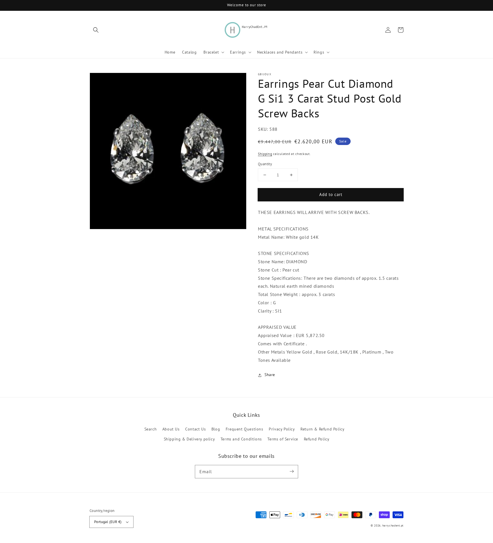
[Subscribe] (291, 471)
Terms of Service (282, 439)
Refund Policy (317, 439)
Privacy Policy (282, 429)
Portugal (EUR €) (108, 521)
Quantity (265, 164)
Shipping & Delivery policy (189, 439)
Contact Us (195, 429)
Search (150, 429)
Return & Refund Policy (322, 429)
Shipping (265, 154)
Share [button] (269, 374)
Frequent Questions (244, 429)
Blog (215, 429)
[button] (96, 30)
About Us (171, 429)
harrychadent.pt (393, 525)
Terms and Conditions (241, 439)
